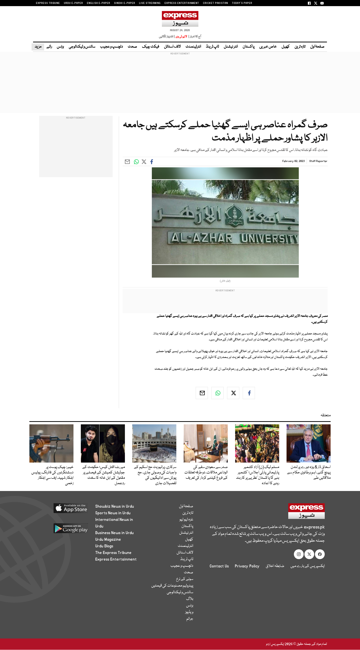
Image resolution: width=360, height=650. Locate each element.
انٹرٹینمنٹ (193, 47)
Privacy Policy (247, 566)
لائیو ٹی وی (181, 36)
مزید (37, 47)
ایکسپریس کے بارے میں (307, 566)
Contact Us (219, 566)
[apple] (61, 510)
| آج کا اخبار (194, 36)
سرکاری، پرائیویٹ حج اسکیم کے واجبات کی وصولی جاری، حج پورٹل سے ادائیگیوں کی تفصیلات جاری (155, 475)
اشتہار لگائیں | (167, 36)
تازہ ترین (300, 47)
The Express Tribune (113, 553)
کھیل (286, 47)
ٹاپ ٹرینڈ (212, 47)
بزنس (60, 47)
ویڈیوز (189, 612)
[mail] (202, 393)
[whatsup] (217, 393)
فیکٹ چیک (150, 47)
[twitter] (233, 393)
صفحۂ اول (317, 47)
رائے (49, 47)
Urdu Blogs (104, 546)
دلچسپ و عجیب (111, 47)
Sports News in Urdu (113, 513)
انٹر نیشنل (231, 47)
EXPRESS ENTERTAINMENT (182, 3)
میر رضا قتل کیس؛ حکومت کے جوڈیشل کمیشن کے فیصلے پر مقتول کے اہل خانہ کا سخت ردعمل (103, 475)
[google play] (61, 530)
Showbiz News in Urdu (114, 506)
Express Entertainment (116, 559)
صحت (132, 47)
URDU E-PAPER (73, 3)
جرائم (189, 619)
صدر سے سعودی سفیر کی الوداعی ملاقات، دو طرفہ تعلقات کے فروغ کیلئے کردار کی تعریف (206, 472)
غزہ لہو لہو (186, 520)
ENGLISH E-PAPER (98, 3)
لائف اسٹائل (172, 47)
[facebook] (249, 393)
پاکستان (248, 47)
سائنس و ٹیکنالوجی (82, 47)
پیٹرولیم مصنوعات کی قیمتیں (172, 586)
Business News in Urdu (114, 533)
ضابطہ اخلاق (275, 566)
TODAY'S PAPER (242, 3)
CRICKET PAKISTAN (215, 3)
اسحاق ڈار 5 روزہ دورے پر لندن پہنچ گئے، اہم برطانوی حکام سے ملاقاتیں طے (309, 472)
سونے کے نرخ (184, 579)
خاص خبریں (268, 47)
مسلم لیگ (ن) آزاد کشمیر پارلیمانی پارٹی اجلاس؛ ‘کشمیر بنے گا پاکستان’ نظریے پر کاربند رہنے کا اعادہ (257, 475)
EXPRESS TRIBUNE (48, 3)
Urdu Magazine (108, 539)
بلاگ (189, 599)
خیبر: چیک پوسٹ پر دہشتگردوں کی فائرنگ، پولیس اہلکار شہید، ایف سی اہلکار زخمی (52, 475)
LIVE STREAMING (150, 3)
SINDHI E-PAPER (124, 3)
